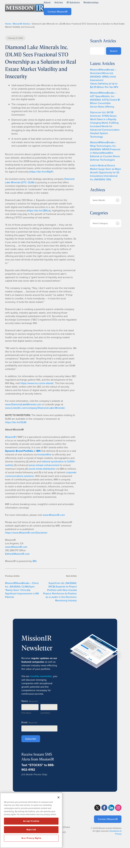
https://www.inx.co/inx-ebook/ (37, 383)
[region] (31, 820)
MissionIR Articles (21, 23)
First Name (26, 712)
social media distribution (42, 468)
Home (8, 23)
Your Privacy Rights (31, 838)
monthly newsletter (41, 676)
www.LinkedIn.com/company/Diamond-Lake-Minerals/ (35, 408)
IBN (34, 561)
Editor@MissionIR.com (17, 553)
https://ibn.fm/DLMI (15, 422)
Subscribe (30, 738)
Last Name (45, 712)
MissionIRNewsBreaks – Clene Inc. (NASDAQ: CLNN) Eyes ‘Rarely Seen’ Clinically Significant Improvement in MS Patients (22, 590)
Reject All (31, 829)
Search (113, 51)
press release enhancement (44, 465)
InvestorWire (44, 454)
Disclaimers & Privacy (115, 832)
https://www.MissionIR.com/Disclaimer (26, 532)
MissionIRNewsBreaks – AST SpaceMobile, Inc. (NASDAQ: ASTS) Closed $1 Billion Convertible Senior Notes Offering (105, 99)
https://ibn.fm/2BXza (38, 210)
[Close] (58, 797)
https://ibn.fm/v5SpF (41, 171)
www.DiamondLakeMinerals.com (23, 404)
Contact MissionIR (108, 819)
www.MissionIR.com (54, 515)
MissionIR (10, 437)
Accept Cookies (31, 821)
